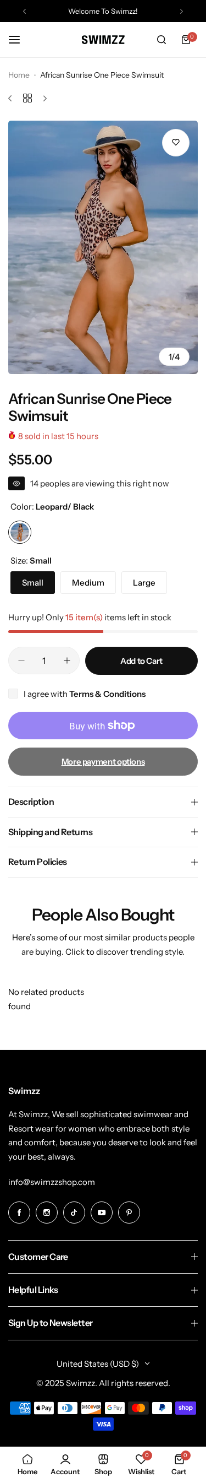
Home (19, 75)
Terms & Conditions (107, 694)
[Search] (161, 40)
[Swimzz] (103, 39)
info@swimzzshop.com (51, 1182)
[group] (103, 247)
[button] (24, 11)
